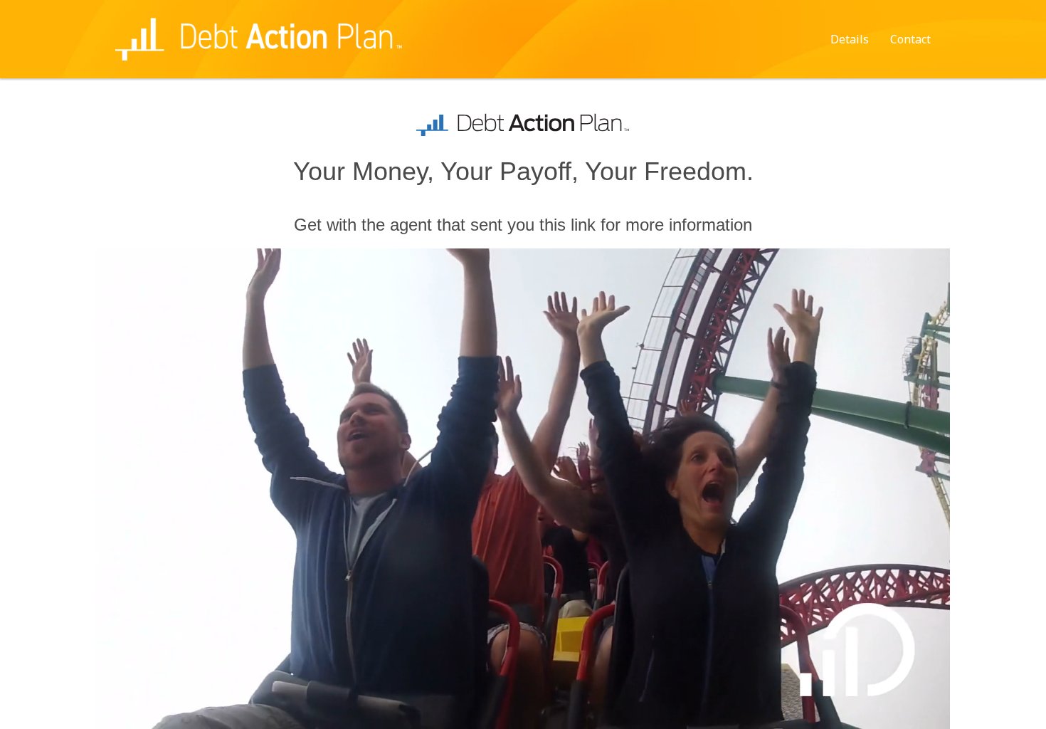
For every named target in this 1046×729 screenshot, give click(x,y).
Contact (910, 39)
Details (849, 39)
